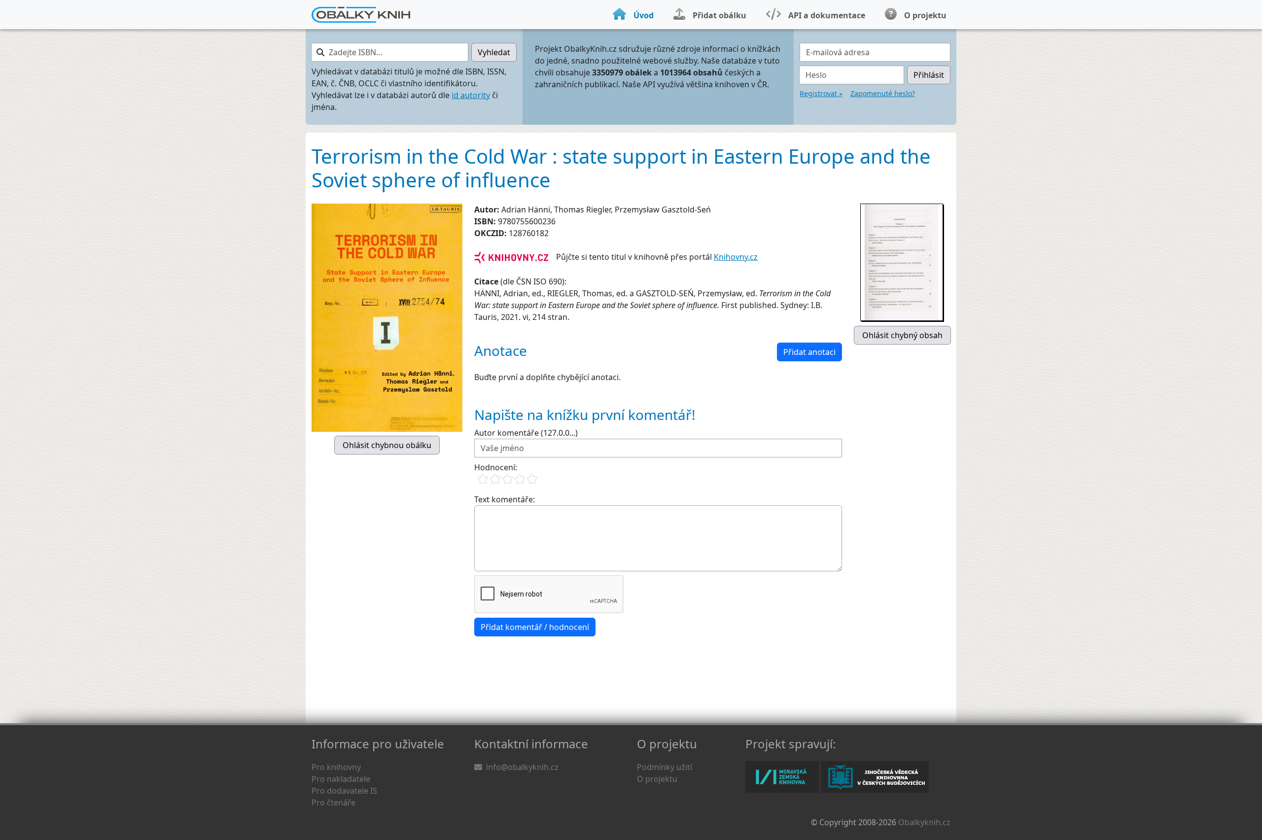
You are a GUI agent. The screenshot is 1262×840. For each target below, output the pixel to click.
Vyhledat (494, 52)
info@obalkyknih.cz (522, 767)
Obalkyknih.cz (924, 822)
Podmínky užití (664, 767)
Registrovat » (821, 93)
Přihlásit (928, 75)
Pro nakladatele (341, 778)
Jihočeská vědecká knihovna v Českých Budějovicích (875, 777)
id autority (471, 95)
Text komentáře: (504, 499)
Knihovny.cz (736, 256)
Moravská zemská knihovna (782, 777)
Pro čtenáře (333, 802)
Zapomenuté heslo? (882, 93)
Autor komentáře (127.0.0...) (526, 432)
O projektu (657, 778)
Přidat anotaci (809, 352)
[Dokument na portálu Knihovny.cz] (511, 256)
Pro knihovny (336, 767)
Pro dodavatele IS (344, 790)
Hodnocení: (495, 467)
